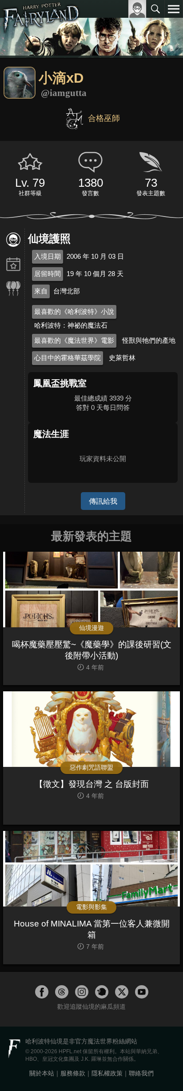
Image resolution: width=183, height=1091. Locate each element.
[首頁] (41, 28)
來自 (41, 291)
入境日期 (47, 256)
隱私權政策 (107, 1073)
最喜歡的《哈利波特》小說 (74, 311)
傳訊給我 (103, 501)
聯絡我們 (141, 1073)
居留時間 (47, 273)
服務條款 (72, 1073)
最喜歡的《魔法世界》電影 (74, 340)
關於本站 (41, 1073)
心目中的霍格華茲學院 (67, 357)
